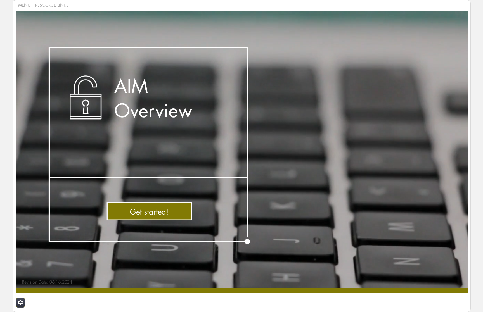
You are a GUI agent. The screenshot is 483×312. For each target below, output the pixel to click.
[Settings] (20, 302)
